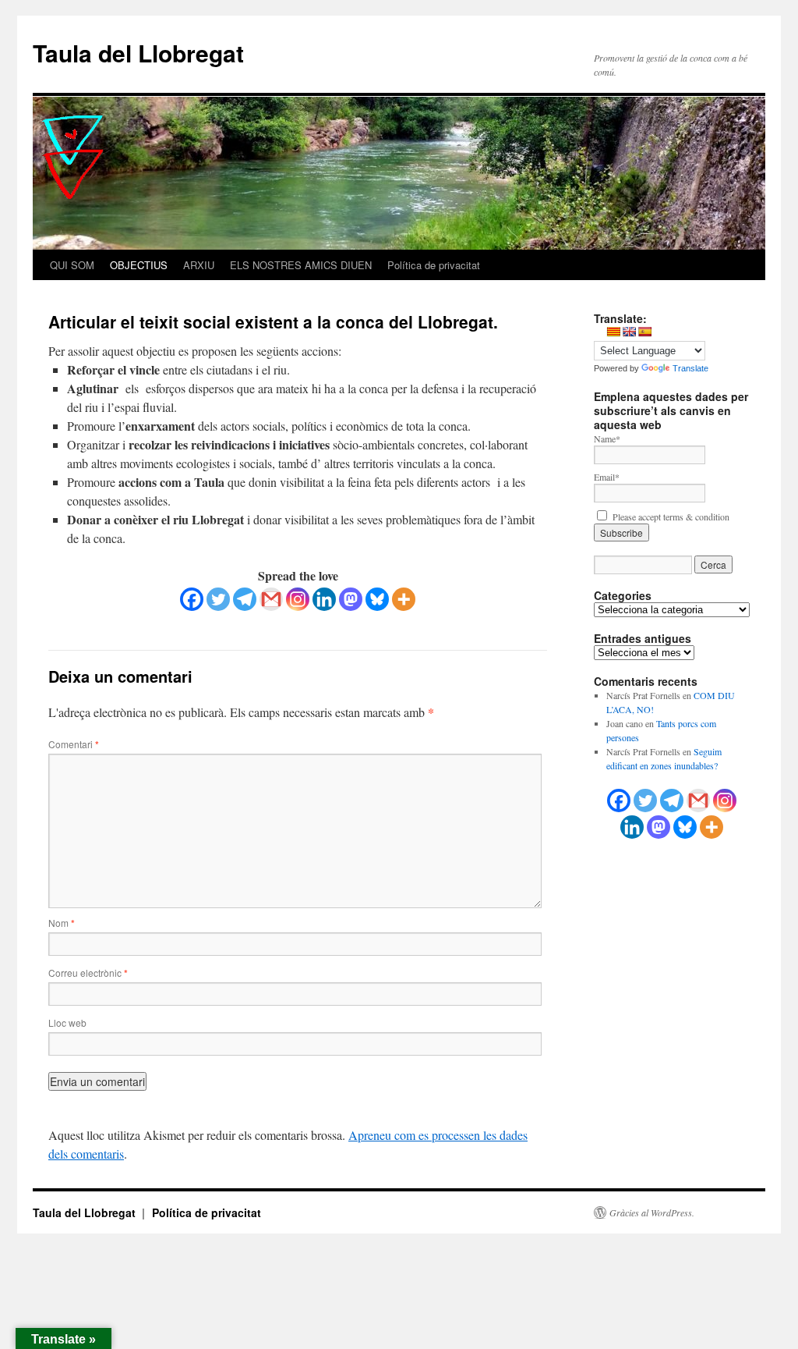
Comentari (73, 744)
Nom (61, 922)
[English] (629, 331)
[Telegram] (244, 599)
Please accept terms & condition (669, 516)
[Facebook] (191, 599)
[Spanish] (644, 331)
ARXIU (198, 264)
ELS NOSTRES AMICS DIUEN (301, 264)
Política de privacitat (433, 264)
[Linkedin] (324, 599)
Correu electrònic (88, 972)
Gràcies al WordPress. (651, 1212)
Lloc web (67, 1022)
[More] (403, 599)
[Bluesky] (377, 599)
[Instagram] (297, 599)
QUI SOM (72, 264)
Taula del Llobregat (138, 52)
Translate (690, 368)
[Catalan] (613, 331)
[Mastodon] (350, 599)
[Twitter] (218, 599)
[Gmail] (271, 599)
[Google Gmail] (698, 800)
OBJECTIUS (139, 264)
